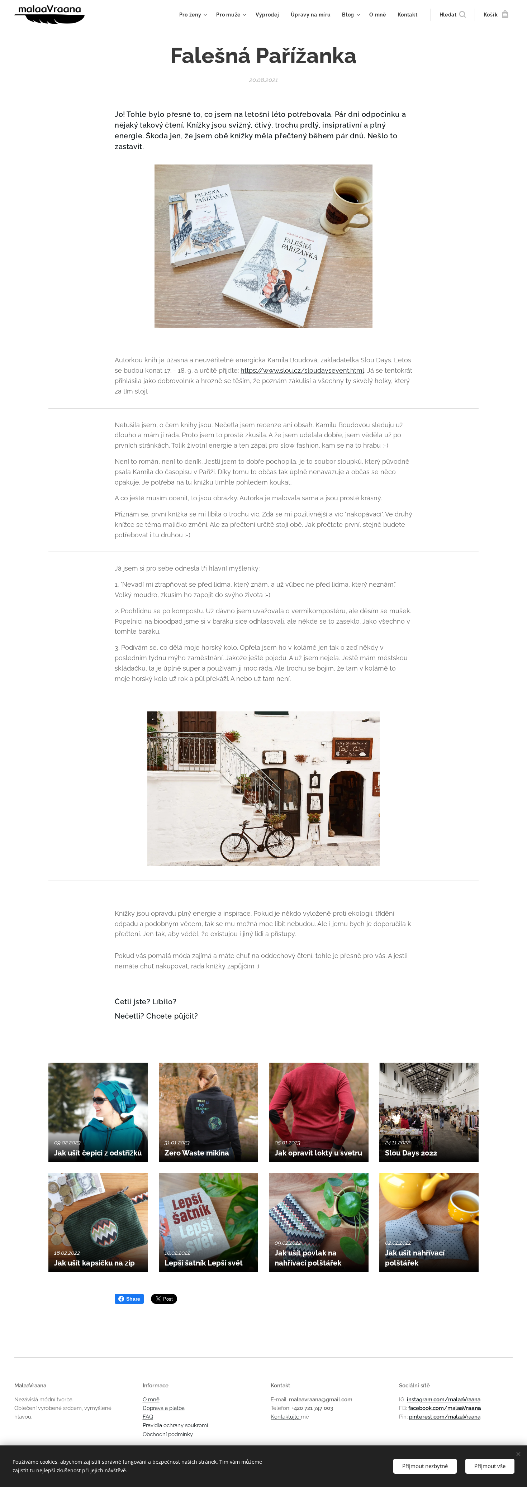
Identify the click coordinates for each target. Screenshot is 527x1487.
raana (473, 1408)
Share (133, 1299)
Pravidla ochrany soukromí (175, 1425)
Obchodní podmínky (168, 1434)
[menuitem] (194, 15)
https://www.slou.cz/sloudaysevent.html (302, 370)
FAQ (148, 1417)
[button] (453, 15)
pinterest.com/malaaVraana (444, 1417)
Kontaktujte (286, 1417)
